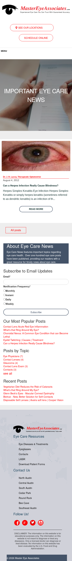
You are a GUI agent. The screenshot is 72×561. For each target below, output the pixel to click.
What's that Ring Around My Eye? (21, 330)
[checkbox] (36, 297)
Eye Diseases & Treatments (33, 444)
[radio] (36, 291)
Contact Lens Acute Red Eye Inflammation (25, 326)
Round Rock (25, 498)
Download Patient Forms (32, 464)
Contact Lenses (13, 359)
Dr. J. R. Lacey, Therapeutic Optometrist (22, 177)
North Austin (25, 477)
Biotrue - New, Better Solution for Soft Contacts (28, 396)
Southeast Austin (28, 508)
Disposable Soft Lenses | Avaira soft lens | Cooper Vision (33, 400)
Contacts (9, 369)
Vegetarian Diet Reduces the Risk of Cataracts (27, 386)
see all (7, 373)
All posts (16, 230)
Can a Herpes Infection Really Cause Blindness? (30, 185)
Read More (36, 209)
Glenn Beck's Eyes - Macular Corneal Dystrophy (28, 393)
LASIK (22, 459)
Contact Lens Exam (15, 366)
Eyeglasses (25, 449)
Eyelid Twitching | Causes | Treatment (23, 340)
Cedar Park (25, 493)
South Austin (25, 488)
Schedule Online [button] (36, 37)
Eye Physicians (13, 356)
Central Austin (26, 483)
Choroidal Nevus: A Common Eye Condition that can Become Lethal (35, 335)
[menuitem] (32, 27)
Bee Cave (24, 503)
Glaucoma (10, 363)
